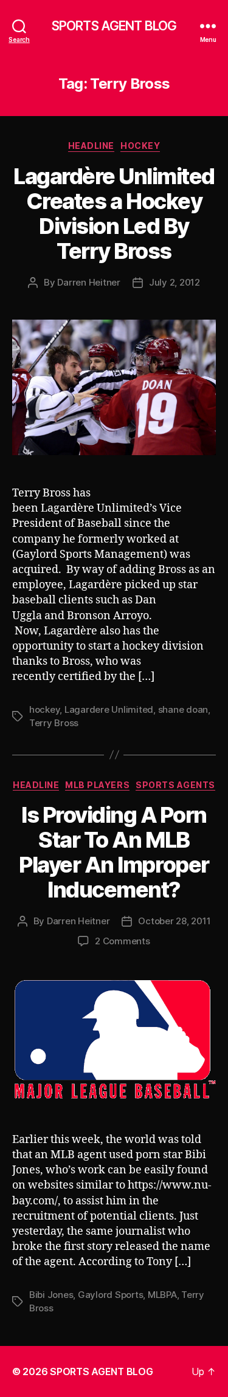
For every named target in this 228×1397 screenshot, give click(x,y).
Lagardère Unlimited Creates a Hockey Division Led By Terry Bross (114, 213)
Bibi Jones (51, 1294)
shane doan (183, 709)
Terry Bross (53, 723)
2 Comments (122, 941)
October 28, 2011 (174, 921)
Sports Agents (175, 785)
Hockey (140, 145)
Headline (91, 145)
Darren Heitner (88, 282)
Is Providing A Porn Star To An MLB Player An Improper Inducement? (114, 852)
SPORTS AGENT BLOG (114, 25)
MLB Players (97, 785)
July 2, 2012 (174, 282)
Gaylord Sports (110, 1294)
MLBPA (162, 1294)
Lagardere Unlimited (108, 709)
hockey (44, 709)
